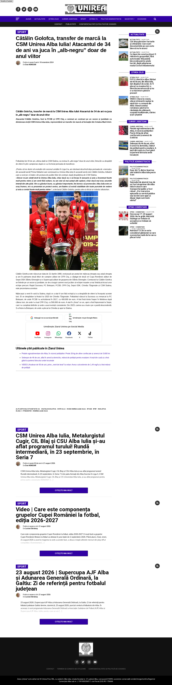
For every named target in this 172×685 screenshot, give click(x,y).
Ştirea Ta (93, 19)
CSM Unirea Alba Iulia (77, 409)
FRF (95, 409)
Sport (83, 19)
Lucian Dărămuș (31, 528)
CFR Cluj (62, 409)
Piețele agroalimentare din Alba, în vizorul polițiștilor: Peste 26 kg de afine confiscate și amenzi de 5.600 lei (66, 354)
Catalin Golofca (49, 409)
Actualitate (39, 19)
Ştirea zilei (54, 19)
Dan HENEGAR (30, 64)
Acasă (28, 19)
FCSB (90, 409)
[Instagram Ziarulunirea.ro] (89, 662)
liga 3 (19, 411)
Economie (141, 19)
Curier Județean (69, 19)
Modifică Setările (6, 1)
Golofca (102, 409)
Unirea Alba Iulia (41, 411)
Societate (129, 19)
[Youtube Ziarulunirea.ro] (95, 662)
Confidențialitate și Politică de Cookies (97, 24)
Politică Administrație (111, 19)
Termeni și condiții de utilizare (71, 669)
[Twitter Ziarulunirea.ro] (83, 662)
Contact (58, 24)
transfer (27, 411)
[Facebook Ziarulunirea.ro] (77, 662)
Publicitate (71, 24)
